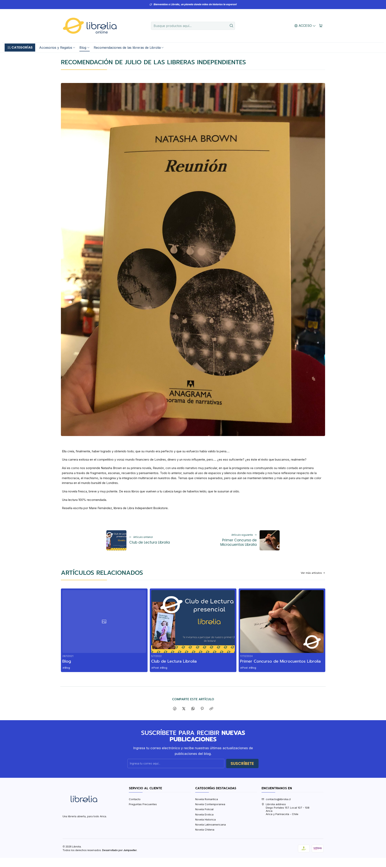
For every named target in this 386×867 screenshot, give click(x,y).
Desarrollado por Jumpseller (119, 850)
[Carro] (320, 26)
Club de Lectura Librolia (174, 661)
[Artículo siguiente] (270, 540)
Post (156, 667)
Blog (66, 661)
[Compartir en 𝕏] (184, 708)
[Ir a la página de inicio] (90, 26)
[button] (20, 48)
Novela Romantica (206, 799)
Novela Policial (204, 809)
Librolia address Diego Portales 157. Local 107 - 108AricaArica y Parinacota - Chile (287, 809)
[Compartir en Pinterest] (202, 708)
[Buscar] (231, 26)
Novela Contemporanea (210, 804)
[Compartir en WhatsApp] (193, 708)
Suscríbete (242, 763)
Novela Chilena (204, 829)
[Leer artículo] (104, 620)
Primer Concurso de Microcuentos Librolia (280, 661)
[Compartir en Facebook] (174, 708)
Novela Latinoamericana (210, 824)
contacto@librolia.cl (278, 799)
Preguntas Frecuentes (143, 804)
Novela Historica (205, 819)
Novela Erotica (204, 814)
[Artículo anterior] (116, 540)
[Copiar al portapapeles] (211, 708)
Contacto (135, 799)
